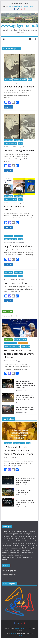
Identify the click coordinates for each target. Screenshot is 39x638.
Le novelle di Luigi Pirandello (19, 86)
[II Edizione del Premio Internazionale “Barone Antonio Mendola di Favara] (19, 431)
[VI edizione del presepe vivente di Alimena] (8, 492)
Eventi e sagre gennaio (10, 343)
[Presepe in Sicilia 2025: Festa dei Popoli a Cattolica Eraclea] (8, 409)
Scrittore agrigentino (20, 79)
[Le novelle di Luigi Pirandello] (19, 66)
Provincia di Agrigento (9, 575)
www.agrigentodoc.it (19, 25)
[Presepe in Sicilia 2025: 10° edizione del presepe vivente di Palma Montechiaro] (8, 398)
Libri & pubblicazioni (19, 443)
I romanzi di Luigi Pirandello (19, 150)
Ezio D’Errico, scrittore (15, 282)
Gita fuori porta (23, 343)
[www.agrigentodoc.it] (4, 39)
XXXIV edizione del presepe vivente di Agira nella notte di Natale (25, 502)
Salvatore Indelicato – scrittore (15, 208)
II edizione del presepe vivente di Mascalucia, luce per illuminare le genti (25, 480)
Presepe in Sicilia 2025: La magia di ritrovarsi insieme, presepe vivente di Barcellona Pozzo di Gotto (25, 384)
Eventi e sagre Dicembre (20, 339)
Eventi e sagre (8, 339)
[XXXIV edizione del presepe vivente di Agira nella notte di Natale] (8, 503)
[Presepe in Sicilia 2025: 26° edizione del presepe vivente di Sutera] (19, 328)
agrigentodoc (19, 83)
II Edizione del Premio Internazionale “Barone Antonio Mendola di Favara (18, 450)
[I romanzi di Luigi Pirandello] (19, 126)
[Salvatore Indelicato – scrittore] (19, 186)
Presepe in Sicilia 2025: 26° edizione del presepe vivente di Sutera (19, 354)
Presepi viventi (26, 346)
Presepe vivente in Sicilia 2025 (12, 346)
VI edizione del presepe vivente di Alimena (23, 491)
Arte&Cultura (8, 79)
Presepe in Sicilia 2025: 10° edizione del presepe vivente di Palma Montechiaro (25, 397)
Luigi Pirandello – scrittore (18, 246)
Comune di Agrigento (9, 571)
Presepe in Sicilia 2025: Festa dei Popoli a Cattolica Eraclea (25, 408)
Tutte (29, 79)
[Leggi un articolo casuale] (34, 39)
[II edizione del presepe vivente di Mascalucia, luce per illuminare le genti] (8, 481)
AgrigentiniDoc (9, 140)
